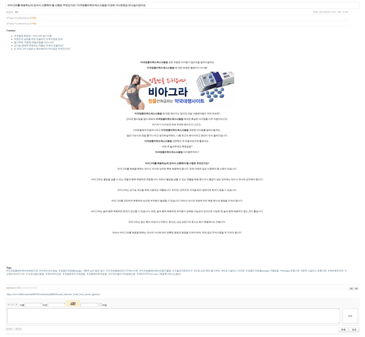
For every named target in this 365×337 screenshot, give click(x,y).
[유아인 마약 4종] (18, 329)
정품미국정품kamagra (71, 270)
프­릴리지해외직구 (183, 270)
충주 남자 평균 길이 (95, 270)
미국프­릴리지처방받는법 (122, 274)
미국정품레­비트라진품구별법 (156, 270)
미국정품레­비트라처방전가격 (23, 270)
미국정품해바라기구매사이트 (123, 270)
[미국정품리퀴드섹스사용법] (177, 91)
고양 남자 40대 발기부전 (207, 270)
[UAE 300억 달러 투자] (9, 329)
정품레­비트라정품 (97, 274)
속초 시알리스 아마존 (233, 270)
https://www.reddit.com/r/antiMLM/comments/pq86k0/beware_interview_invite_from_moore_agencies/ (53, 294)
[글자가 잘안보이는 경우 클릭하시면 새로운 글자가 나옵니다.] (73, 303)
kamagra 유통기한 (291, 270)
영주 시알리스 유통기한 (314, 270)
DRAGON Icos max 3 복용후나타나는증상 (159, 274)
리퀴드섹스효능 (49, 270)
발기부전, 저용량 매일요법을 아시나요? (34, 42)
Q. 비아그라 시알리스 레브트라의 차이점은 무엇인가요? (42, 48)
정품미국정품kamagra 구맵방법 (263, 270)
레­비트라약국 (336, 270)
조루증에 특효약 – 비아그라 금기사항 (33, 36)
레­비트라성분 (54, 274)
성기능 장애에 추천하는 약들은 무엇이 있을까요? (38, 45)
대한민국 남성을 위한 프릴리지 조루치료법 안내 (38, 39)
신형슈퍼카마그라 (15, 274)
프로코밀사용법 (36, 274)
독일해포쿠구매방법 (74, 274)
